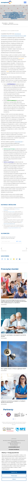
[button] (26, 414)
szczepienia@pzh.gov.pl (14, 446)
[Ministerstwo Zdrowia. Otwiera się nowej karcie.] (8, 429)
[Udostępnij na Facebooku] (2, 259)
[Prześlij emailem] (14, 259)
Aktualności (11, 23)
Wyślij (19, 241)
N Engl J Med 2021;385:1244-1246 (14, 227)
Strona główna (4, 23)
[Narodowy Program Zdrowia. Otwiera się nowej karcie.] (21, 429)
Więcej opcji (14, 475)
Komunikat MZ (18, 141)
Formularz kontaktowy (14, 449)
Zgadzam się (14, 472)
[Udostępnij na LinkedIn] (8, 259)
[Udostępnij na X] (5, 259)
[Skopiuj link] (17, 259)
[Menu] (25, 2)
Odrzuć (14, 479)
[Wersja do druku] (20, 259)
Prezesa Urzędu (11, 211)
